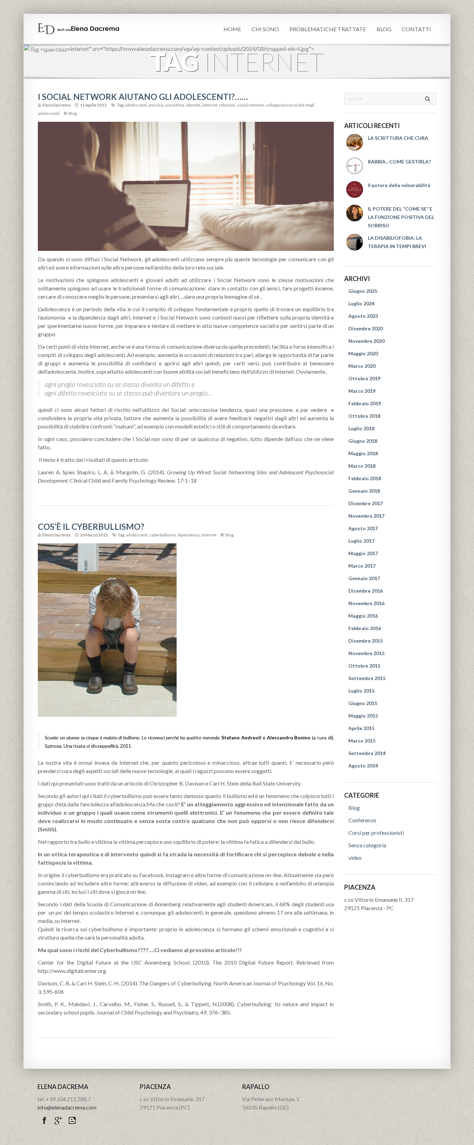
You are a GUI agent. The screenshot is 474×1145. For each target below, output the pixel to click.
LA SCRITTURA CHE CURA (398, 138)
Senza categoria (367, 845)
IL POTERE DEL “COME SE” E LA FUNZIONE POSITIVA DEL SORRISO (401, 217)
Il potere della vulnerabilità (399, 185)
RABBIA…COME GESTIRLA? (399, 161)
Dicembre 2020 (365, 328)
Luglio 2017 (361, 541)
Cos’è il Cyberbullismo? (91, 526)
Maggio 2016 (363, 616)
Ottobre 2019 (364, 378)
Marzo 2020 (361, 366)
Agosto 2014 (363, 766)
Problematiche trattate (327, 29)
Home (232, 29)
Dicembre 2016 (365, 591)
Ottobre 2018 (364, 416)
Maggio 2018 (363, 453)
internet (209, 105)
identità (193, 105)
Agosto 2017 (363, 528)
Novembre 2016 (366, 603)
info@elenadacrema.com (66, 1107)
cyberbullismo (163, 534)
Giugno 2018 (362, 441)
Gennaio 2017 (364, 578)
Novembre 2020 (366, 341)
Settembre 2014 (367, 753)
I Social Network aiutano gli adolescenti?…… (143, 97)
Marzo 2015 (361, 741)
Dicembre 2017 (365, 503)
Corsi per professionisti (376, 832)
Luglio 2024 (361, 303)
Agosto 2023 (363, 316)
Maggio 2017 (363, 553)
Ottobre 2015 (364, 666)
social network (250, 105)
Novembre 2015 (366, 653)
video (355, 857)
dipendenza (189, 534)
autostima (175, 105)
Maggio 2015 (363, 716)
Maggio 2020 (363, 353)
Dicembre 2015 (365, 641)
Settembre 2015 (367, 678)
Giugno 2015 (362, 703)
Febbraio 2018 (364, 478)
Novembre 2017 (366, 516)
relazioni (227, 105)
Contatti (416, 29)
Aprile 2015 (361, 728)
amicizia (156, 105)
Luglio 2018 (361, 428)
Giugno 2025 (362, 291)
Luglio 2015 (361, 691)
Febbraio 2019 (364, 403)
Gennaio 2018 (364, 491)
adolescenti (136, 105)
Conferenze (362, 820)
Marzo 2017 (361, 566)
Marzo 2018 (361, 466)
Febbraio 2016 (364, 628)
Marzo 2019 (361, 391)
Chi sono (265, 29)
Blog (383, 29)
